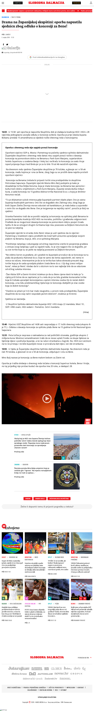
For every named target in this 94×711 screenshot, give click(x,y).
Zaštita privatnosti (56, 687)
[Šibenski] (65, 678)
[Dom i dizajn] (32, 673)
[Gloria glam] (84, 668)
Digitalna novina (46, 690)
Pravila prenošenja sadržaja (34, 687)
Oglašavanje (32, 690)
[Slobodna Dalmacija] (46, 3)
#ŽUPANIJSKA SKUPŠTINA (59, 499)
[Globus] (56, 668)
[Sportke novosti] (46, 668)
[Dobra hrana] (19, 673)
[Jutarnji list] (19, 668)
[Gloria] (76, 668)
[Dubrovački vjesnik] (33, 678)
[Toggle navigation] (3, 3)
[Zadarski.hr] (51, 678)
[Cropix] (76, 673)
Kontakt (80, 687)
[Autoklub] (45, 673)
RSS (56, 690)
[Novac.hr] (61, 673)
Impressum (70, 687)
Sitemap (64, 690)
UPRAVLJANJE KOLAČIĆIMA (47, 697)
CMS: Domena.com (66, 702)
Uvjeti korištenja (14, 687)
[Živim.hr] (68, 668)
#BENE (27, 499)
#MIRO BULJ (40, 499)
